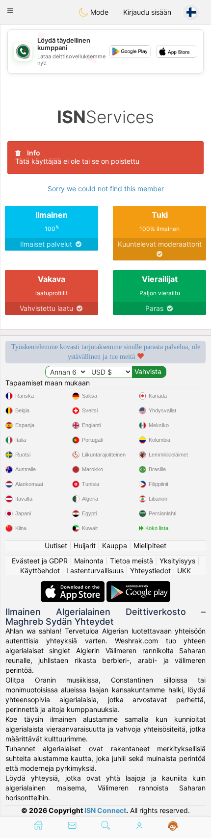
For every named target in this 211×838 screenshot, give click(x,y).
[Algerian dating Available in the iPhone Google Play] (138, 586)
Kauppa (114, 545)
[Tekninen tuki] (173, 826)
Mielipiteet (149, 545)
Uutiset (56, 545)
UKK (184, 570)
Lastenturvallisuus (95, 570)
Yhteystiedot (150, 570)
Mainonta (89, 561)
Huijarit (85, 545)
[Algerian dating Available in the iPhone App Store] (73, 586)
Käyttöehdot (40, 570)
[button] (10, 11)
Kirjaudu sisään (147, 12)
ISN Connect (105, 810)
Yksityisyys (177, 561)
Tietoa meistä (131, 561)
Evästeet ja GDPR (40, 561)
